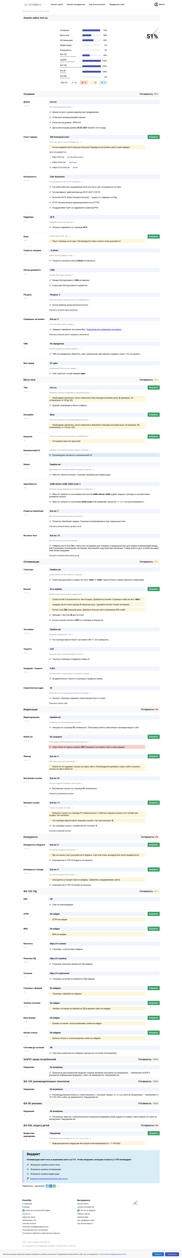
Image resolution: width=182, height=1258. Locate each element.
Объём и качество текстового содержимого (66, 594)
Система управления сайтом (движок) (64, 349)
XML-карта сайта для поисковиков (63, 761)
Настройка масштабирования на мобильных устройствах (72, 489)
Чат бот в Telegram (88, 1210)
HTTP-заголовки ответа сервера (62, 324)
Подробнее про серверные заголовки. (104, 329)
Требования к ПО (29, 1220)
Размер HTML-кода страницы (61, 275)
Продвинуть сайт (116, 4)
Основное (64, 30)
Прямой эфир (82, 1217)
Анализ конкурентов (76, 4)
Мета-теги (64, 35)
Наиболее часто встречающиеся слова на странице (70, 693)
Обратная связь (28, 1217)
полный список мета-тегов (64, 556)
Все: (64, 82)
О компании (27, 1204)
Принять (158, 1254)
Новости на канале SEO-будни (38, 1210)
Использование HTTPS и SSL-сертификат (66, 182)
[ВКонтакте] (50, 1186)
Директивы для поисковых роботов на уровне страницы (71, 469)
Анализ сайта (57, 4)
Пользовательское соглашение (35, 1230)
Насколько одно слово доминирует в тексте (66, 654)
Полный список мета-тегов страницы (64, 541)
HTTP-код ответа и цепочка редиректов (65, 142)
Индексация (65, 45)
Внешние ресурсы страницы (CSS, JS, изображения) (70, 300)
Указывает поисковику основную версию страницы (70, 450)
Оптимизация (66, 40)
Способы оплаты (29, 1223)
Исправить (153, 137)
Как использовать (97, 4)
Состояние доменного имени (61, 107)
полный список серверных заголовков (69, 334)
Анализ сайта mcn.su (41, 11)
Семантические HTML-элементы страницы (66, 575)
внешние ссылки (60, 831)
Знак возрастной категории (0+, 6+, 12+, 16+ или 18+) (70, 1138)
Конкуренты (65, 50)
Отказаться (172, 1254)
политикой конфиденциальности (112, 1254)
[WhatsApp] (54, 1186)
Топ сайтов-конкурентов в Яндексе (63, 850)
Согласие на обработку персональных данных (41, 1233)
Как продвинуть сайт (85, 1220)
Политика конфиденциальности (35, 1227)
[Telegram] (47, 1186)
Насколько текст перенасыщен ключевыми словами (70, 673)
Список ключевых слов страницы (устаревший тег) (69, 436)
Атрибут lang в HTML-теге (59, 236)
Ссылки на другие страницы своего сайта (66, 783)
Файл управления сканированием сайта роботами (69, 742)
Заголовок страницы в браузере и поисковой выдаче (70, 393)
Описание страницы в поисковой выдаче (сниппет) (70, 420)
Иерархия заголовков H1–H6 (61, 634)
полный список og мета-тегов (65, 526)
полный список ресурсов (63, 310)
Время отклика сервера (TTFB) (61, 255)
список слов (58, 703)
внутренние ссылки (61, 794)
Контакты (26, 1214)
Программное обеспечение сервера (63, 368)
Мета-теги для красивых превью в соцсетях (66, 516)
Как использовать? (85, 1223)
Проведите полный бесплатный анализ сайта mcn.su (49, 1179)
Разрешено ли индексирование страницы (66, 722)
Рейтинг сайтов (83, 1214)
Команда (26, 1207)
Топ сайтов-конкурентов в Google (62, 875)
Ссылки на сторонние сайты (61, 808)
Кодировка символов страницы (62, 222)
